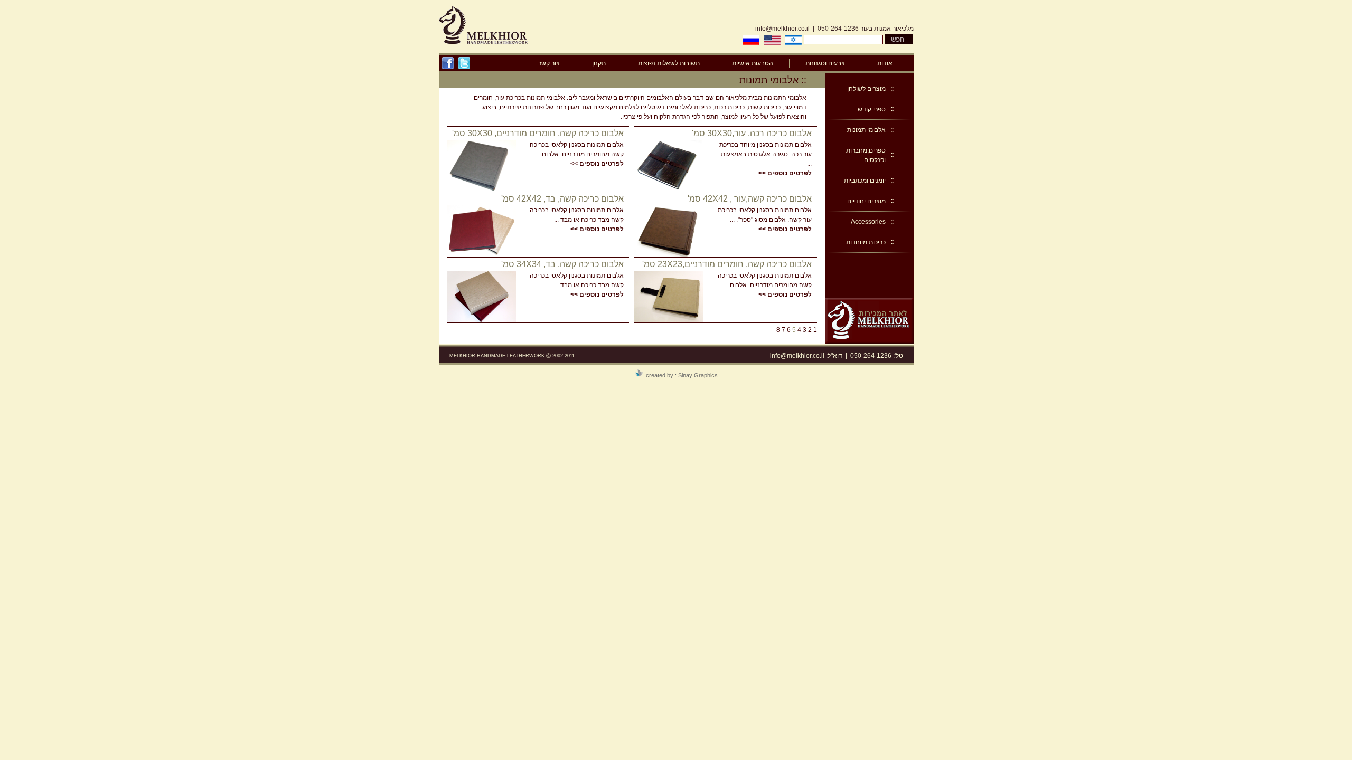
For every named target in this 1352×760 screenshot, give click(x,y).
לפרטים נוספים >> (785, 173)
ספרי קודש (872, 109)
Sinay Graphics (698, 375)
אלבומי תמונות (866, 130)
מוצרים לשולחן (866, 88)
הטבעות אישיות (752, 63)
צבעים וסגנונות (825, 63)
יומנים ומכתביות (865, 180)
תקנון (599, 63)
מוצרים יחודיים (866, 201)
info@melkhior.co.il (782, 28)
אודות (885, 63)
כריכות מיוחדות (866, 242)
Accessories (868, 221)
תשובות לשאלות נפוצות (669, 63)
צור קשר (549, 63)
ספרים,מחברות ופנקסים (866, 155)
